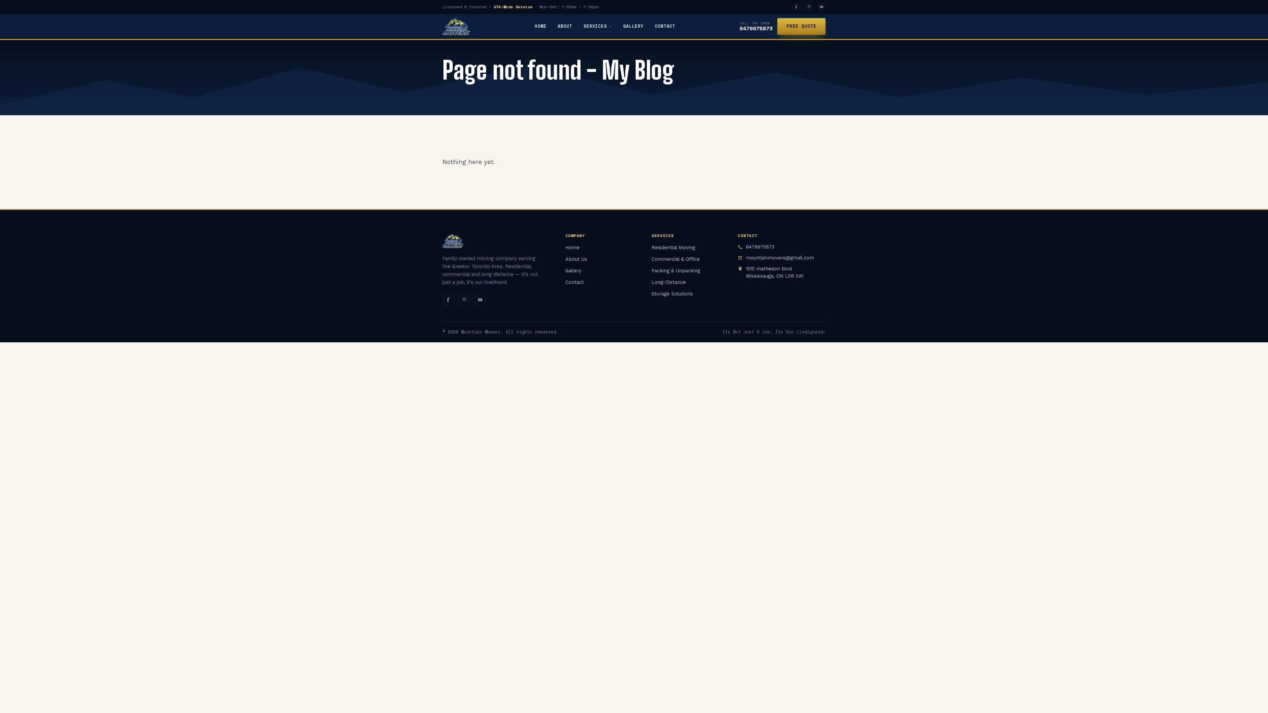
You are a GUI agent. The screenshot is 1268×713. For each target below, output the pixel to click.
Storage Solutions (672, 294)
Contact (665, 26)
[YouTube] (822, 7)
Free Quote (801, 26)
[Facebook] (796, 7)
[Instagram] (809, 7)
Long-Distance (669, 282)
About (565, 26)
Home (540, 26)
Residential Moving (673, 248)
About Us (576, 259)
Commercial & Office (676, 259)
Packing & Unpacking (676, 271)
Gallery (633, 26)
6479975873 (756, 28)
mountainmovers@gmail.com (780, 258)
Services (595, 26)
